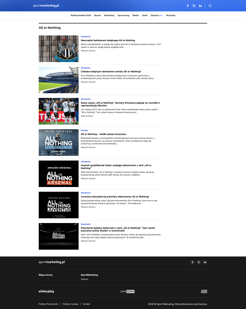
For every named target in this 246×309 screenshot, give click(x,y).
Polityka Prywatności (48, 304)
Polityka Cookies (70, 304)
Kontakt (86, 304)
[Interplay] (46, 291)
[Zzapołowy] (127, 291)
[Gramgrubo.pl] (204, 291)
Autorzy (84, 279)
